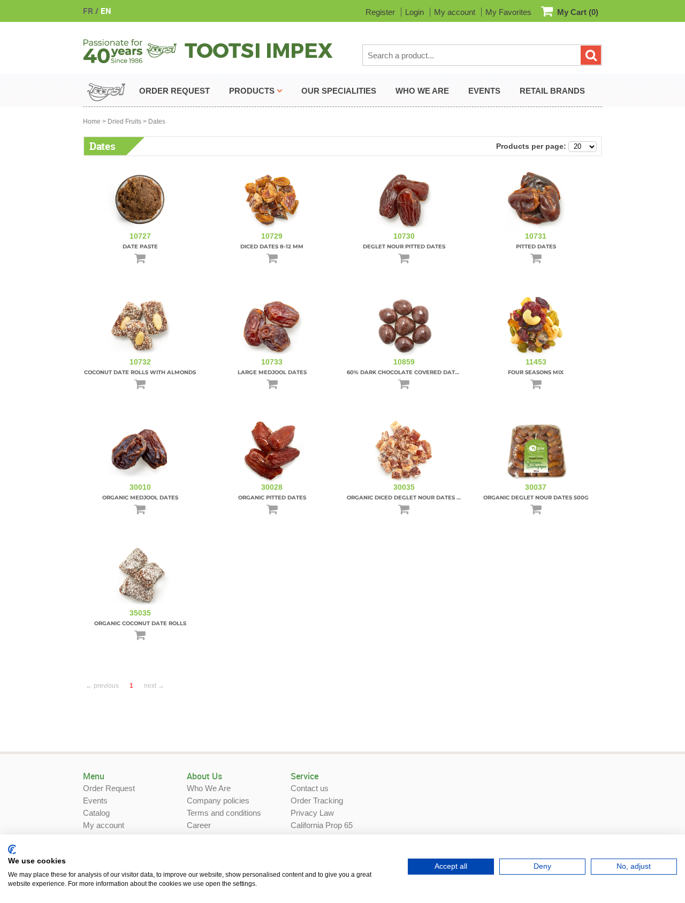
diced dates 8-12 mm (271, 246)
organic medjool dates (140, 497)
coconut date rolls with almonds (140, 372)
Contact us (310, 788)
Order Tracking (317, 800)
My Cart (577, 12)
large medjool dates (272, 372)
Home (92, 121)
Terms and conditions (224, 812)
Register (380, 12)
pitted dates (536, 246)
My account (454, 12)
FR (88, 10)
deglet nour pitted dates (404, 246)
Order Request (109, 788)
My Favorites (508, 12)
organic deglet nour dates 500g (536, 497)
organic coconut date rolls (140, 623)
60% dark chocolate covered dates (404, 372)
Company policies (218, 800)
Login (414, 12)
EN (106, 10)
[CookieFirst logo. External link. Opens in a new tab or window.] (12, 849)
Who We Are (209, 788)
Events (95, 800)
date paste (140, 246)
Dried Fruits (124, 121)
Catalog (96, 812)
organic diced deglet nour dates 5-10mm (412, 497)
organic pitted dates (272, 497)
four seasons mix (536, 372)
